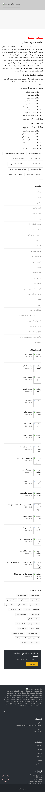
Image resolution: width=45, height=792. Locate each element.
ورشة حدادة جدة (36, 251)
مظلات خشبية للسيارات (15, 174)
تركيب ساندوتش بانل (34, 235)
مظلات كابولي (27, 389)
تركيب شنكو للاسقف (34, 262)
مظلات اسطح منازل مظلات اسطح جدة (20, 504)
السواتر (40, 749)
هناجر (39, 202)
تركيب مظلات (27, 481)
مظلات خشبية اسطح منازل (18, 169)
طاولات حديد (37, 272)
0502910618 (38, 731)
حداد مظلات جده (27, 470)
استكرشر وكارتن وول (34, 321)
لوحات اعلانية (37, 342)
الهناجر (40, 753)
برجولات (38, 219)
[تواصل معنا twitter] (7, 714)
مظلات (39, 192)
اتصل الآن (32, 664)
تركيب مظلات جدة (26, 551)
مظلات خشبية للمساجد (34, 164)
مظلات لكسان (27, 366)
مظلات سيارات (27, 354)
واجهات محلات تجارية (34, 294)
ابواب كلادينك (37, 208)
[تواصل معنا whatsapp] (44, 680)
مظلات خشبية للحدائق (35, 153)
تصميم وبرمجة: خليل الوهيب (22, 789)
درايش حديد (37, 278)
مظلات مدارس (27, 435)
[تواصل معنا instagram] (11, 714)
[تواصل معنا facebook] (3, 714)
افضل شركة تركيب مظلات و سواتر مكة (19, 562)
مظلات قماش (28, 412)
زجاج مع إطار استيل (35, 331)
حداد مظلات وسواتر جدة (24, 458)
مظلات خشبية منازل (35, 158)
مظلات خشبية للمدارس (16, 164)
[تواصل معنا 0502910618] (22, 683)
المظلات (39, 745)
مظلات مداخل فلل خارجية (34, 174)
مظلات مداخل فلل (26, 493)
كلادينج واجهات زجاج (34, 224)
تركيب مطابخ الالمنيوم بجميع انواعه (30, 337)
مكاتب (39, 299)
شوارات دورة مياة (35, 310)
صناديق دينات (37, 229)
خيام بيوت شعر (36, 256)
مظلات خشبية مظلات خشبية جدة (14, 153)
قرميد (39, 245)
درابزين (38, 240)
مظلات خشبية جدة (36, 169)
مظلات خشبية (27, 516)
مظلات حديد (28, 400)
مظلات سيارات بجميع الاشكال (23, 574)
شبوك (39, 267)
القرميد (40, 760)
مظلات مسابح (27, 377)
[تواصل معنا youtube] (15, 714)
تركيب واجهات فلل (35, 326)
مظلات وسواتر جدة (26, 447)
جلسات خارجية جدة (26, 539)
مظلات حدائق (28, 423)
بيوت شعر (39, 763)
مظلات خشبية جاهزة (19, 158)
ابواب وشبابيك (36, 213)
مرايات (39, 305)
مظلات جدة (37, 283)
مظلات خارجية (27, 528)
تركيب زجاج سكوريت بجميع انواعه (30, 288)
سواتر (39, 197)
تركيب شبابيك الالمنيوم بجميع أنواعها (30, 315)
